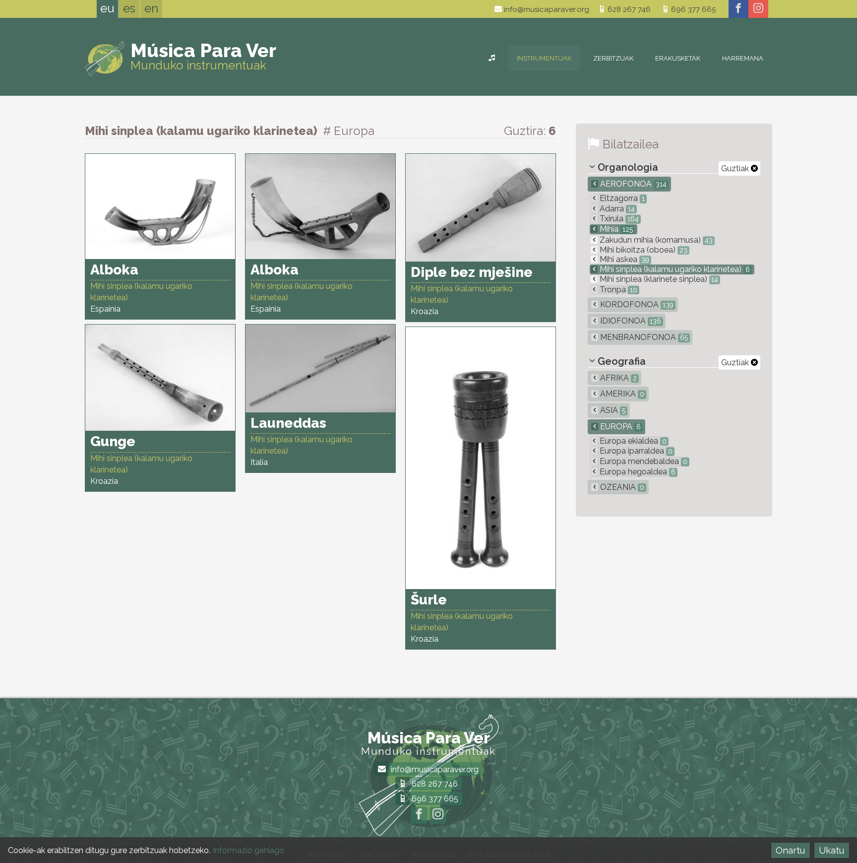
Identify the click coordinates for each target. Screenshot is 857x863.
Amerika (621, 393)
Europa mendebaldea (642, 461)
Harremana (742, 58)
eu (107, 8)
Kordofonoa (635, 304)
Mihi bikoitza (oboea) (642, 250)
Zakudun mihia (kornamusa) (655, 240)
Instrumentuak (544, 58)
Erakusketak (677, 58)
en (151, 8)
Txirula (618, 218)
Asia (611, 410)
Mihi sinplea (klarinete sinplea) (658, 279)
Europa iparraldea (635, 451)
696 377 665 (692, 9)
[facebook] (738, 9)
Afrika (617, 378)
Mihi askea (623, 259)
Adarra (616, 208)
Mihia (615, 229)
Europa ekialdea (632, 441)
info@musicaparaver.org (545, 9)
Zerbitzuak (613, 58)
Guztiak (736, 168)
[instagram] (758, 9)
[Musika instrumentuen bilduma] (492, 58)
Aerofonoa (632, 184)
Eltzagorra (621, 198)
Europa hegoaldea (636, 471)
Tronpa (617, 289)
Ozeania (621, 487)
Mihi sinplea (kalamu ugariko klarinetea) (674, 269)
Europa (619, 426)
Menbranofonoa (643, 337)
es (129, 8)
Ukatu (831, 850)
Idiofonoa (629, 321)
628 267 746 (628, 9)
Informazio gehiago (248, 850)
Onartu (790, 850)
